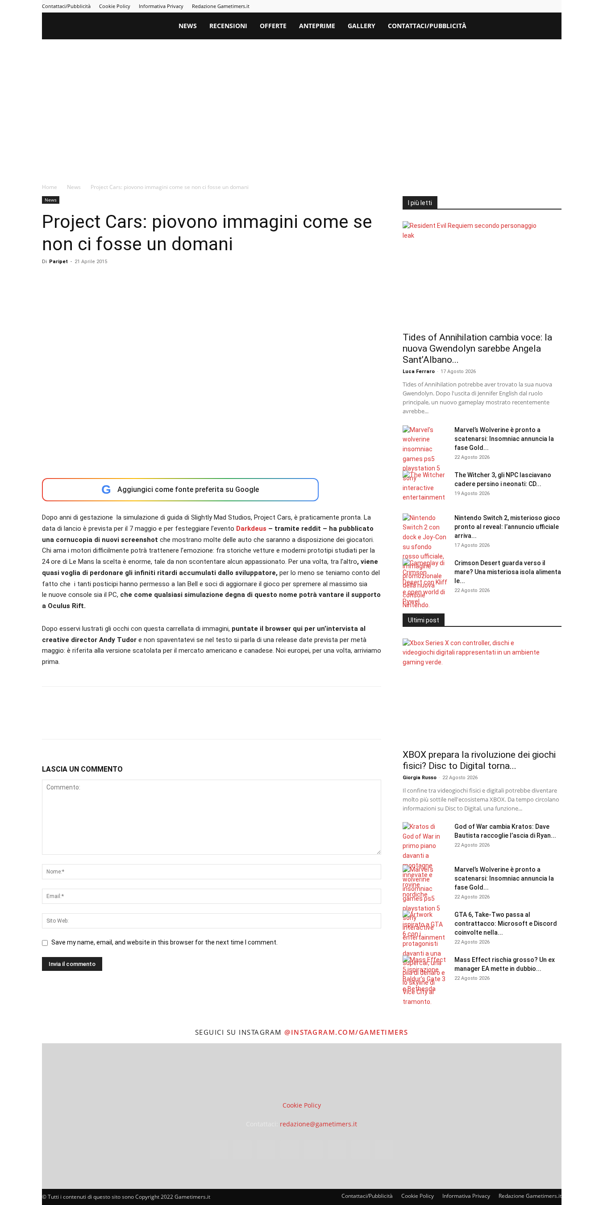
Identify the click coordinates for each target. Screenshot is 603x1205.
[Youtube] (554, 6)
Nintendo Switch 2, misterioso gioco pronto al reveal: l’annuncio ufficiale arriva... (507, 526)
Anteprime (317, 25)
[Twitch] (525, 6)
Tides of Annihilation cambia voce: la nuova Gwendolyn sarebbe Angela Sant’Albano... (477, 348)
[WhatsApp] (112, 721)
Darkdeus (251, 529)
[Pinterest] (496, 6)
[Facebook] (451, 6)
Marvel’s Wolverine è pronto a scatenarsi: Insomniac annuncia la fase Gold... (504, 438)
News (188, 25)
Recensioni (228, 25)
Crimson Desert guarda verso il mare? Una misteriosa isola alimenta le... (507, 571)
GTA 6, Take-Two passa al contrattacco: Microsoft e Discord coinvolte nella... (505, 923)
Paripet (58, 262)
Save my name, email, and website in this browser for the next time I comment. (164, 942)
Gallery (361, 25)
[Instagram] (466, 6)
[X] (540, 6)
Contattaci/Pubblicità (66, 6)
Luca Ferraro (419, 371)
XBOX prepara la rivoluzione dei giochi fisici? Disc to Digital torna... (479, 760)
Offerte (273, 25)
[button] (550, 26)
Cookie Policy (114, 6)
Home (49, 187)
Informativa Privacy (161, 6)
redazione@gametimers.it (318, 1124)
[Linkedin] (481, 6)
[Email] (153, 721)
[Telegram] (510, 6)
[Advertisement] (302, 106)
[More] (195, 721)
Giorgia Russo (420, 778)
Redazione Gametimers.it (221, 6)
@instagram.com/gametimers (346, 1032)
